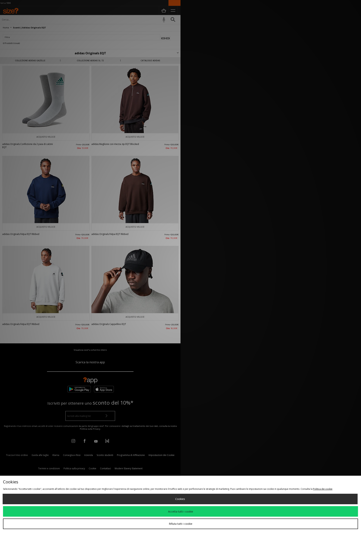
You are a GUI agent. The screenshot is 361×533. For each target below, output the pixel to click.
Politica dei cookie (322, 489)
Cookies (180, 499)
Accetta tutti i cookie (180, 511)
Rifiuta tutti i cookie (180, 523)
